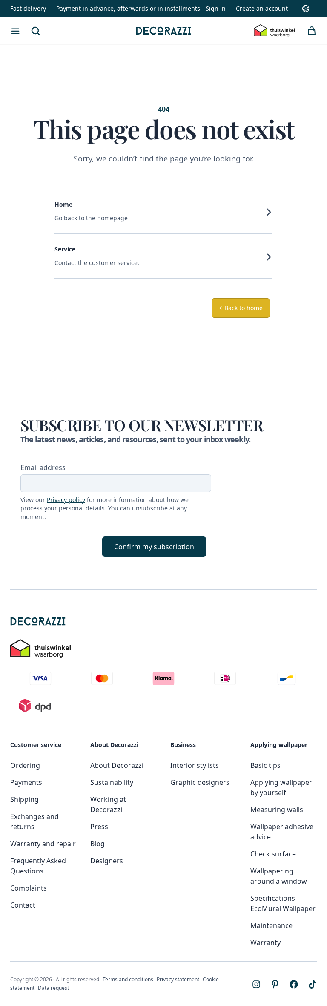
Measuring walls (276, 809)
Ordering (25, 765)
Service (64, 249)
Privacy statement (178, 979)
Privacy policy (66, 500)
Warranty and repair (43, 843)
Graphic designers (199, 782)
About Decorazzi (116, 765)
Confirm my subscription (154, 546)
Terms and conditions (128, 979)
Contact (22, 905)
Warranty (265, 942)
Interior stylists (194, 765)
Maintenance (271, 925)
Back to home (241, 308)
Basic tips (265, 765)
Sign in (216, 8)
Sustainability (111, 782)
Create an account (262, 8)
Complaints (28, 888)
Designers (106, 860)
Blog (97, 843)
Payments (26, 782)
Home (63, 204)
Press (99, 826)
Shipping (24, 799)
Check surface (273, 854)
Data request (53, 988)
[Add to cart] (311, 30)
